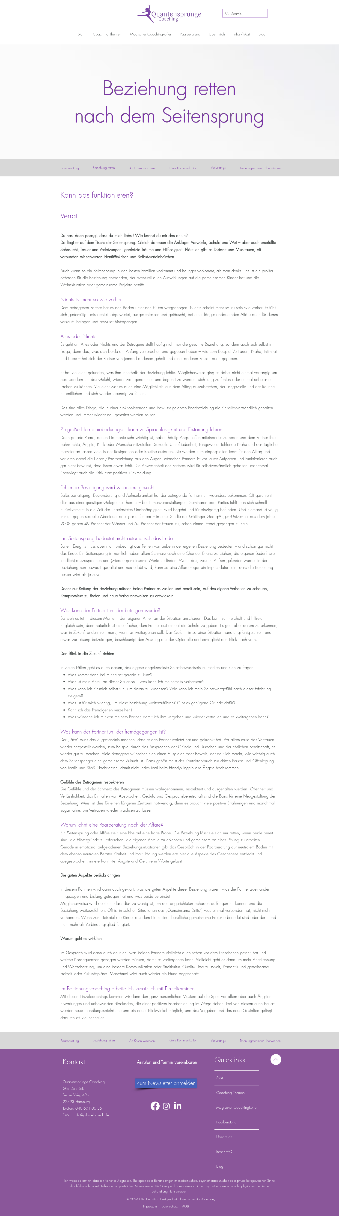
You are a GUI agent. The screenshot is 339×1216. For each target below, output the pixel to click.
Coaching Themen (230, 1092)
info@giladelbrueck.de (91, 1114)
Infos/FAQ (224, 1151)
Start (219, 1077)
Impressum (150, 1206)
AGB (185, 1206)
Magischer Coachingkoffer (236, 1107)
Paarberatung (226, 1122)
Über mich (224, 1136)
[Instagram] (166, 1106)
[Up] (276, 1059)
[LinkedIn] (177, 1106)
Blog (219, 1166)
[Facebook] (155, 1106)
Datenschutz (169, 1206)
